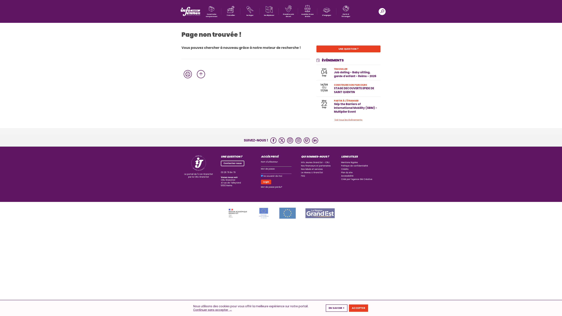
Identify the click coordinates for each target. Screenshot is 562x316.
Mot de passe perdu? (271, 187)
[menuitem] (211, 11)
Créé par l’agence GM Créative (356, 179)
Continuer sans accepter (212, 310)
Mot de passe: (268, 169)
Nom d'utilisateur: (269, 161)
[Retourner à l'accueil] (190, 11)
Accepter (358, 308)
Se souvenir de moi (272, 176)
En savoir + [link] (337, 308)
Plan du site (347, 172)
